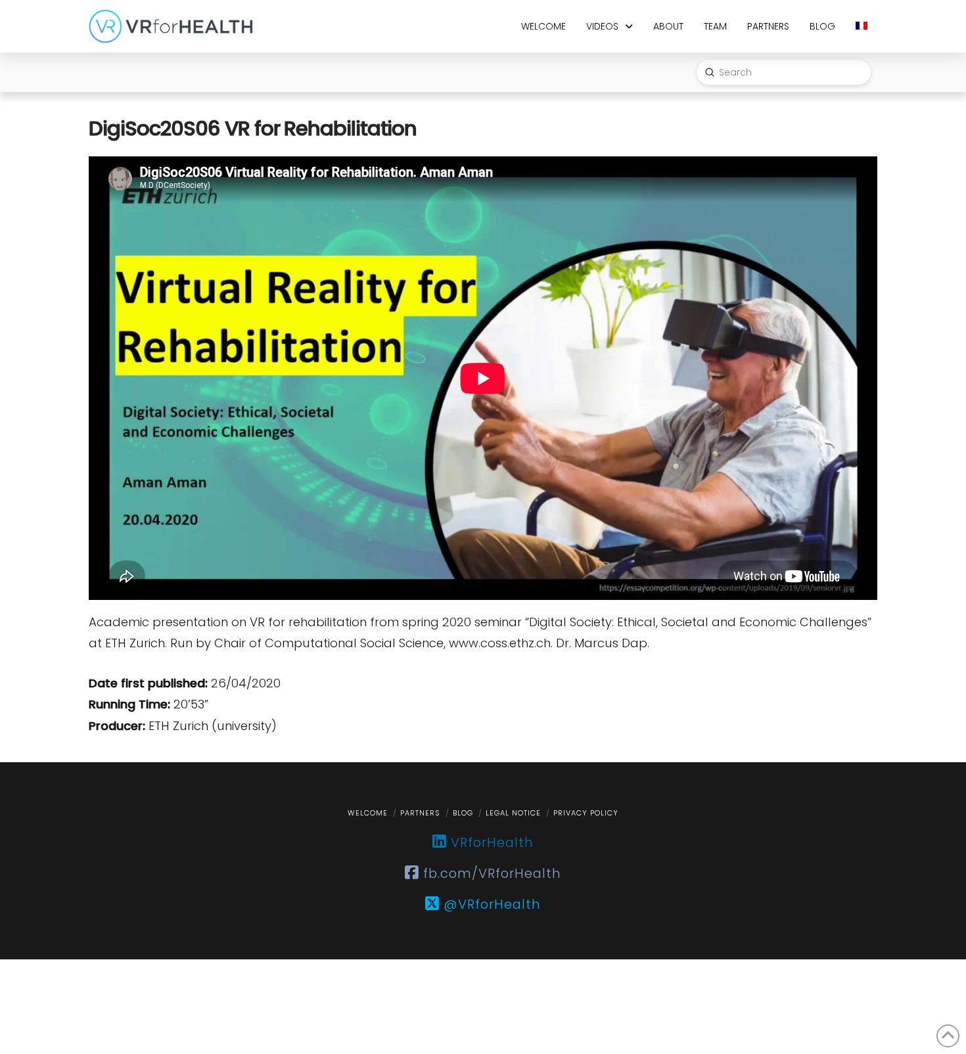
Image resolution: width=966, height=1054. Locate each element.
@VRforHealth (490, 904)
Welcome (368, 813)
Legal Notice (513, 813)
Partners (420, 813)
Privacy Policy (585, 813)
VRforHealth (490, 842)
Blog (463, 813)
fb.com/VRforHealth (490, 873)
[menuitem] (861, 26)
